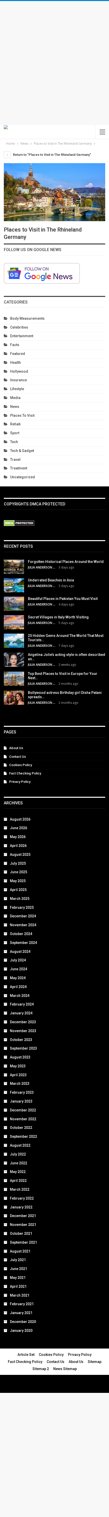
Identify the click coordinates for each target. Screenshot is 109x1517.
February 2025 (22, 907)
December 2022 (23, 1110)
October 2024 (21, 934)
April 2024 (18, 987)
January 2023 (21, 1101)
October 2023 (21, 1040)
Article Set (25, 1355)
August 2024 (20, 952)
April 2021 (18, 1286)
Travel (15, 460)
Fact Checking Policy (25, 773)
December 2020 (23, 1322)
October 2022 (21, 1128)
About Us (16, 748)
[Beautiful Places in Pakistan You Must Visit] (14, 604)
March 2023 (19, 1084)
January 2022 (21, 1207)
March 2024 (19, 996)
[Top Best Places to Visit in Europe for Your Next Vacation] (14, 679)
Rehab (15, 424)
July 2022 (18, 1154)
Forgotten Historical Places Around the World (66, 562)
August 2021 (20, 1251)
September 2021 (23, 1242)
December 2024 (23, 916)
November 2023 (23, 1031)
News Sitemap (65, 1369)
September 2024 (23, 943)
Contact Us (17, 757)
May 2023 (18, 1066)
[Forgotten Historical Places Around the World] (14, 567)
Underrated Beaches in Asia (51, 580)
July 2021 (18, 1260)
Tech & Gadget (22, 451)
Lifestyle (17, 389)
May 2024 (18, 978)
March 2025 (19, 899)
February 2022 (22, 1198)
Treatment (18, 468)
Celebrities (19, 327)
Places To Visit (22, 415)
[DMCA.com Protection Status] (19, 523)
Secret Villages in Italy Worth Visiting (58, 617)
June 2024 (18, 969)
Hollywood (19, 371)
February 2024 (22, 1004)
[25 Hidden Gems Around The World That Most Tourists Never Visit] (14, 641)
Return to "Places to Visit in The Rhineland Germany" (51, 155)
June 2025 (18, 872)
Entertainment (21, 336)
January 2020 (21, 1331)
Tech (14, 442)
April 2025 (18, 890)
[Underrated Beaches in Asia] (14, 585)
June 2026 (18, 828)
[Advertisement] (54, 63)
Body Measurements (27, 318)
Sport (14, 433)
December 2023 (23, 1022)
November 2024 (23, 925)
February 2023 (22, 1092)
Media (15, 398)
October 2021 (21, 1233)
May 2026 (18, 837)
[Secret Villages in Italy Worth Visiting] (14, 622)
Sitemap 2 (40, 1369)
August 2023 (20, 1057)
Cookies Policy (20, 765)
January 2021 (21, 1313)
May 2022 (18, 1172)
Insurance (18, 380)
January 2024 (21, 1013)
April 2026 (18, 846)
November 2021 (23, 1225)
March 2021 (19, 1295)
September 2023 (23, 1048)
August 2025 (20, 854)
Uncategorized (22, 477)
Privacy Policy (19, 782)
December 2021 (23, 1216)
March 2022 (19, 1189)
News (14, 407)
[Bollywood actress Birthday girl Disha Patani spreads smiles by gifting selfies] (14, 698)
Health (15, 363)
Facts (14, 345)
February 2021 (22, 1304)
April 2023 (18, 1075)
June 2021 (18, 1269)
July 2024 (18, 960)
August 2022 (20, 1145)
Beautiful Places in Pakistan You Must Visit (63, 599)
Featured (17, 354)
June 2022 (18, 1163)
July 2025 (18, 863)
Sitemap (94, 1362)
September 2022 (23, 1136)
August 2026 (20, 819)
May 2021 (18, 1278)
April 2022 (18, 1181)
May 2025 (18, 881)
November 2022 (23, 1119)
